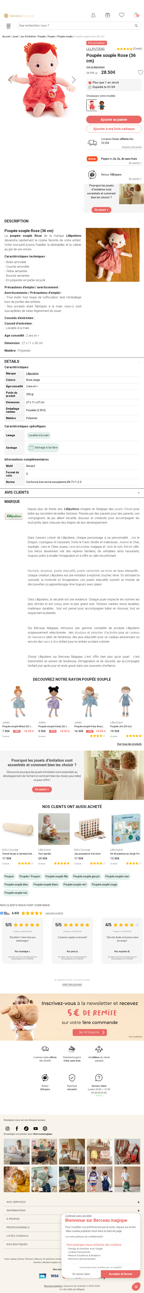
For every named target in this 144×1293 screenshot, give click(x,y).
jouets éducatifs (64, 571)
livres (108, 571)
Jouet (15, 36)
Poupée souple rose (117, 876)
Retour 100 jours (25, 1259)
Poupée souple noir (16, 892)
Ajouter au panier (114, 119)
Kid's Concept (10, 849)
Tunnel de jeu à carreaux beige (18, 853)
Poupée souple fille (57, 876)
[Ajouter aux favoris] (140, 72)
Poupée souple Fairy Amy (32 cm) (92, 726)
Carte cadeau (10, 1259)
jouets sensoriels (88, 571)
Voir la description (95, 67)
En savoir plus (81, 1273)
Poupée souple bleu (16, 884)
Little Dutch (116, 722)
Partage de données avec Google (85, 1248)
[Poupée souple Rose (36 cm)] (92, 105)
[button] (136, 1286)
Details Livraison (132, 147)
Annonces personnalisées (82, 1259)
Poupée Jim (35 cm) (121, 726)
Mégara (81, 1289)
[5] (98, 736)
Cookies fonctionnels (79, 1252)
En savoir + (135, 162)
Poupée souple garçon (86, 876)
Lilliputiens (32, 373)
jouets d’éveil (123, 509)
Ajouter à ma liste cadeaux (114, 129)
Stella (74, 542)
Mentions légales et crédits (55, 1262)
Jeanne (124, 542)
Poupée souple (65, 36)
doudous (46, 571)
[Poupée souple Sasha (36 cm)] (101, 105)
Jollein (6, 722)
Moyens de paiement (44, 1259)
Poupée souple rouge (104, 884)
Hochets (33, 571)
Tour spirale (44, 853)
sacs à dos (51, 641)
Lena (72, 546)
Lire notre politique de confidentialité (84, 1236)
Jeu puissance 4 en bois (87, 853)
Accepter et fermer (120, 1273)
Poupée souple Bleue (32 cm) (18, 726)
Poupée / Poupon (46, 36)
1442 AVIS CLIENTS (54, 913)
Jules (43, 546)
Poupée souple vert (75, 884)
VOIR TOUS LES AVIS (72, 984)
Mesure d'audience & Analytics (84, 1255)
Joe (133, 537)
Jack (109, 546)
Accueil (6, 36)
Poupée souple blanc (46, 884)
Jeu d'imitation (28, 36)
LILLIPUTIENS (95, 49)
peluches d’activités (104, 632)
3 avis (137, 48)
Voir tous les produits (129, 743)
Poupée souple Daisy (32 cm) (54, 726)
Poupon (9, 876)
